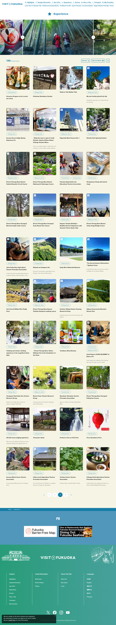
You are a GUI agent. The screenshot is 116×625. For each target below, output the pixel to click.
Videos (37, 586)
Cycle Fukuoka (76, 5)
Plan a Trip (87, 2)
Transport (97, 2)
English (89, 582)
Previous (22, 37)
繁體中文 (89, 589)
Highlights (30, 2)
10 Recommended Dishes (50, 5)
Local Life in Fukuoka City (33, 5)
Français (89, 597)
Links (62, 586)
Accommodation (87, 5)
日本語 (89, 579)
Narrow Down (96, 61)
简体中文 (89, 586)
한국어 (89, 593)
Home (10, 509)
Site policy (64, 582)
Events (77, 2)
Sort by (84, 61)
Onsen (112, 5)
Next (93, 37)
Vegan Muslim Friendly (101, 5)
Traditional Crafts (65, 5)
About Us (64, 579)
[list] (108, 60)
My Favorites (108, 2)
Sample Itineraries (44, 2)
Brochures (38, 579)
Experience (68, 2)
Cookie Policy (12, 620)
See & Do (57, 2)
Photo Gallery (39, 582)
